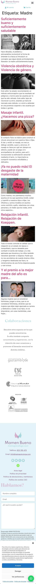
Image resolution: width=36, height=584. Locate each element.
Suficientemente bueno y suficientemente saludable (13, 25)
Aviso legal (18, 471)
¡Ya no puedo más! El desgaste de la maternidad (16, 170)
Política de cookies (8, 581)
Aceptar (18, 566)
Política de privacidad (20, 581)
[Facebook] (12, 460)
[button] (33, 543)
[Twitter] (16, 460)
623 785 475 (22, 450)
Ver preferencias (18, 577)
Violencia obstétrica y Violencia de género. (17, 68)
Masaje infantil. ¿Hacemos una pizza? (17, 114)
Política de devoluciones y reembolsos (18, 477)
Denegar (18, 571)
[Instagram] (19, 460)
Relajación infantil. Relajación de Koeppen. (15, 218)
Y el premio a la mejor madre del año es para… (17, 274)
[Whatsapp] (18, 465)
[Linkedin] (23, 460)
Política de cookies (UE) (18, 480)
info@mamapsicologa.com (20, 454)
